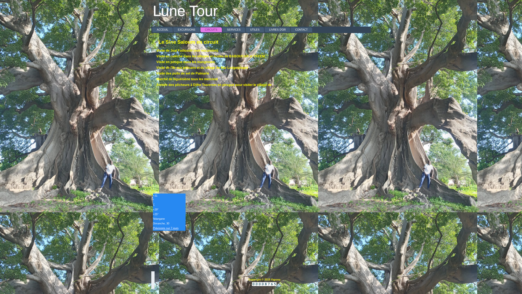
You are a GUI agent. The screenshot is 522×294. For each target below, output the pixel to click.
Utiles (255, 29)
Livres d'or (277, 29)
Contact (301, 29)
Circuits (211, 29)
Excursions (186, 29)
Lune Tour (185, 11)
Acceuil (162, 29)
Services (234, 29)
